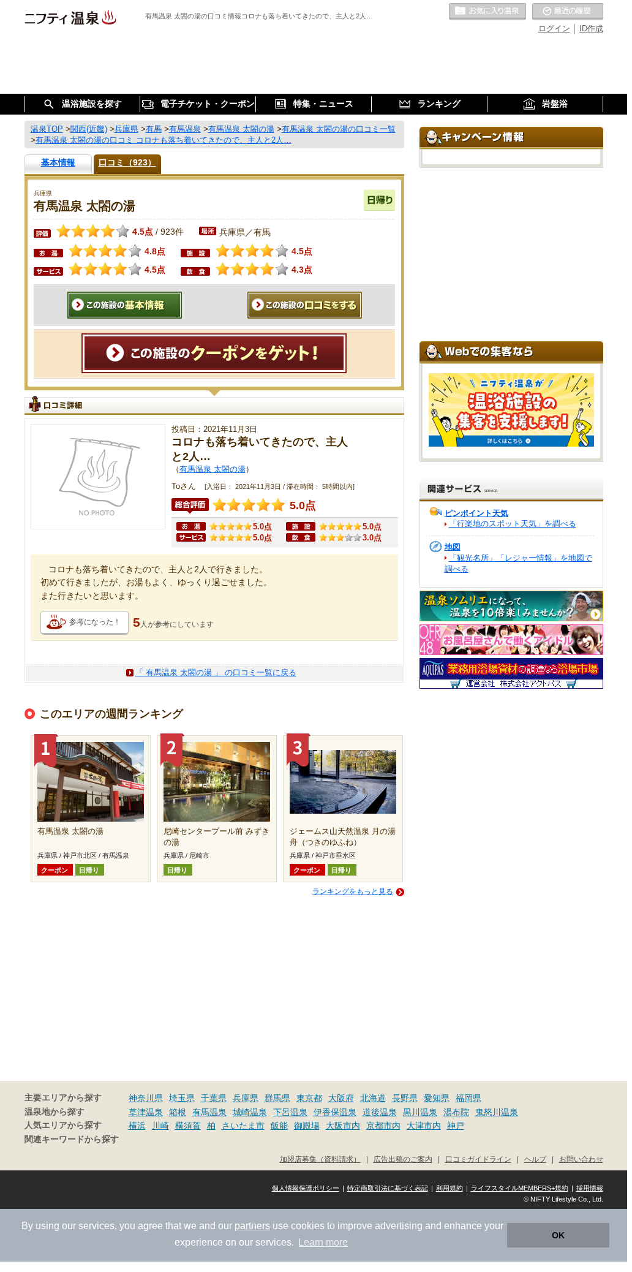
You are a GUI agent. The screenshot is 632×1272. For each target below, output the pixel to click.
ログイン (554, 28)
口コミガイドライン (478, 1159)
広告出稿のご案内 (403, 1159)
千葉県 (214, 1098)
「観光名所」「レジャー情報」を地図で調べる (518, 563)
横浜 (137, 1125)
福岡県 (468, 1098)
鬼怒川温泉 (496, 1112)
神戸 (455, 1125)
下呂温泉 (290, 1112)
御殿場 (307, 1125)
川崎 (160, 1125)
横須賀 (188, 1125)
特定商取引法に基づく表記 (387, 1188)
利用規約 (449, 1188)
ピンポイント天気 (476, 513)
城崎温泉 (250, 1112)
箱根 (177, 1112)
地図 (453, 546)
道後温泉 (380, 1112)
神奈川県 (146, 1098)
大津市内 (424, 1125)
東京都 (309, 1098)
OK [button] (558, 1235)
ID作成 (591, 28)
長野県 (405, 1098)
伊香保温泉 (335, 1112)
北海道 (373, 1098)
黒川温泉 (420, 1112)
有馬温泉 (209, 1112)
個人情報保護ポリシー (305, 1188)
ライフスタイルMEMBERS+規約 (519, 1188)
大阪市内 (343, 1125)
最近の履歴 (567, 11)
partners (252, 1226)
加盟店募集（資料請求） (320, 1159)
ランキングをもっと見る (352, 891)
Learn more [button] (323, 1242)
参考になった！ (95, 622)
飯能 (279, 1125)
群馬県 (277, 1098)
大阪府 (341, 1098)
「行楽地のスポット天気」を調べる (512, 523)
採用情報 (589, 1188)
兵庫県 (245, 1098)
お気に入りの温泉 (487, 11)
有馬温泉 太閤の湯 (212, 469)
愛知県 (437, 1098)
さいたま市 (243, 1125)
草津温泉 (146, 1112)
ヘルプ (535, 1159)
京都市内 (383, 1125)
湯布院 (456, 1112)
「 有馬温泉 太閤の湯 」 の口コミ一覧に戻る (215, 672)
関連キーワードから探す (71, 1139)
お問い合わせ (581, 1159)
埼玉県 (182, 1098)
